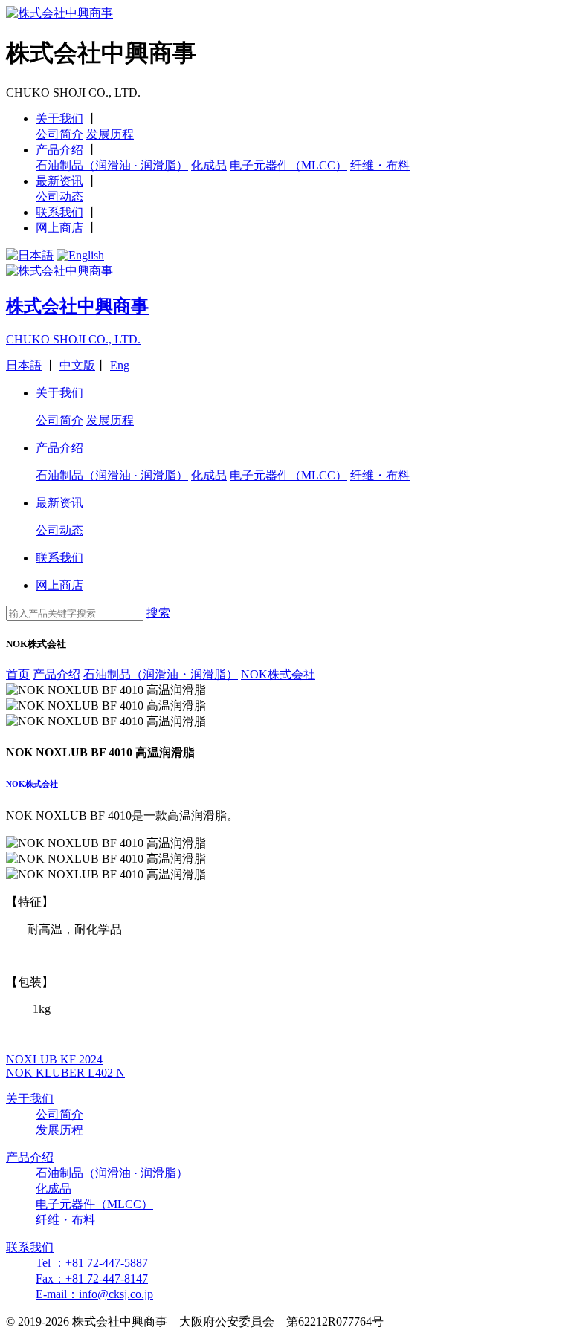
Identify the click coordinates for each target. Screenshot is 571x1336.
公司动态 (59, 196)
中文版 (77, 365)
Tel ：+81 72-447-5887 (92, 1262)
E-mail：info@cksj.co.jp (94, 1294)
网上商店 (59, 227)
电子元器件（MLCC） (288, 165)
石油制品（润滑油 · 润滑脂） (112, 165)
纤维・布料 (380, 165)
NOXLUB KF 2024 (54, 1059)
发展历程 (110, 134)
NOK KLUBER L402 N (65, 1072)
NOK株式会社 (32, 783)
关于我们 (59, 118)
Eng (119, 365)
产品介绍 (59, 149)
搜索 (158, 612)
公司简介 (59, 134)
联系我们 (59, 212)
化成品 (209, 165)
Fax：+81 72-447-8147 (92, 1278)
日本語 (24, 365)
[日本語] (30, 255)
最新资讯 (59, 181)
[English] (80, 255)
